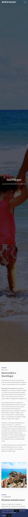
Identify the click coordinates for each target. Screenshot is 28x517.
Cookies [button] (3, 515)
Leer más (14, 512)
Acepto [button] (16, 510)
